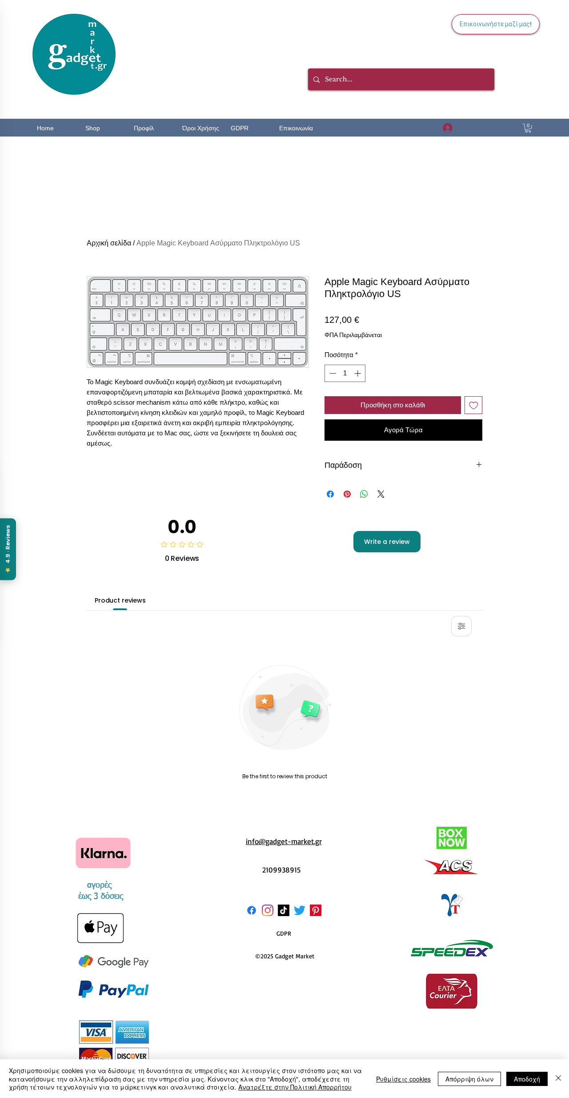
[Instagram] (267, 910)
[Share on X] (381, 494)
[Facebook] (251, 910)
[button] (528, 128)
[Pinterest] (315, 910)
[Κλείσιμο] (558, 1078)
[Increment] (359, 373)
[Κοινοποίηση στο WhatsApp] (364, 494)
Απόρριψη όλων (469, 1078)
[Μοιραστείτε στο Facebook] (330, 494)
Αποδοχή (527, 1078)
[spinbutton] (345, 373)
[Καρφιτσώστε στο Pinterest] (347, 494)
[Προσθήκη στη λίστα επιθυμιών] (474, 405)
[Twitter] (299, 910)
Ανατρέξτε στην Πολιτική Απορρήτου (295, 1086)
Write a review (387, 541)
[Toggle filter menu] (461, 626)
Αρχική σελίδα (109, 243)
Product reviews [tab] (120, 600)
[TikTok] (283, 910)
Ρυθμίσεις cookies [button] (403, 1078)
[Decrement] (332, 373)
